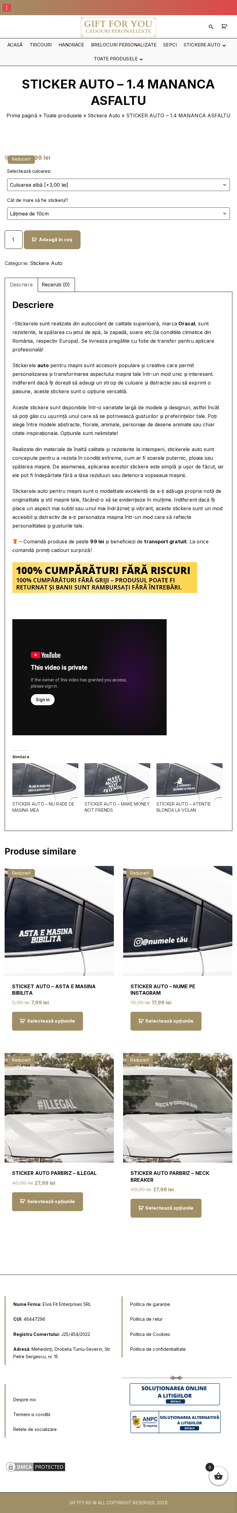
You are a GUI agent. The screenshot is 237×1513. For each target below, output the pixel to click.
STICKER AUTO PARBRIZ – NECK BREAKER (170, 1176)
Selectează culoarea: (29, 171)
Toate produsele (62, 115)
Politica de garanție (150, 1304)
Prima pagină (21, 115)
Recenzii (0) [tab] (56, 284)
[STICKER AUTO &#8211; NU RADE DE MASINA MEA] (45, 782)
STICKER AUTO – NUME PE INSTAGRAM (163, 989)
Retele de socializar (33, 1429)
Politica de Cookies (150, 1334)
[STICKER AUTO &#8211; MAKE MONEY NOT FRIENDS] (118, 782)
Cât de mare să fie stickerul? (37, 200)
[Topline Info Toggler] (6, 8)
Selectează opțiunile (51, 1021)
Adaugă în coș (56, 239)
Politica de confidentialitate (158, 1349)
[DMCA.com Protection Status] (35, 1471)
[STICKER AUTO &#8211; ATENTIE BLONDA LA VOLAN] (189, 782)
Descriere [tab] (21, 284)
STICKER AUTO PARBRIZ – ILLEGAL (54, 1173)
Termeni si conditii (32, 1414)
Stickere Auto (104, 115)
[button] (225, 27)
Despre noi (24, 1399)
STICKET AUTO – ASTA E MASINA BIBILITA (54, 989)
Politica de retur (146, 1319)
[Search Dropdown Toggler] (211, 27)
